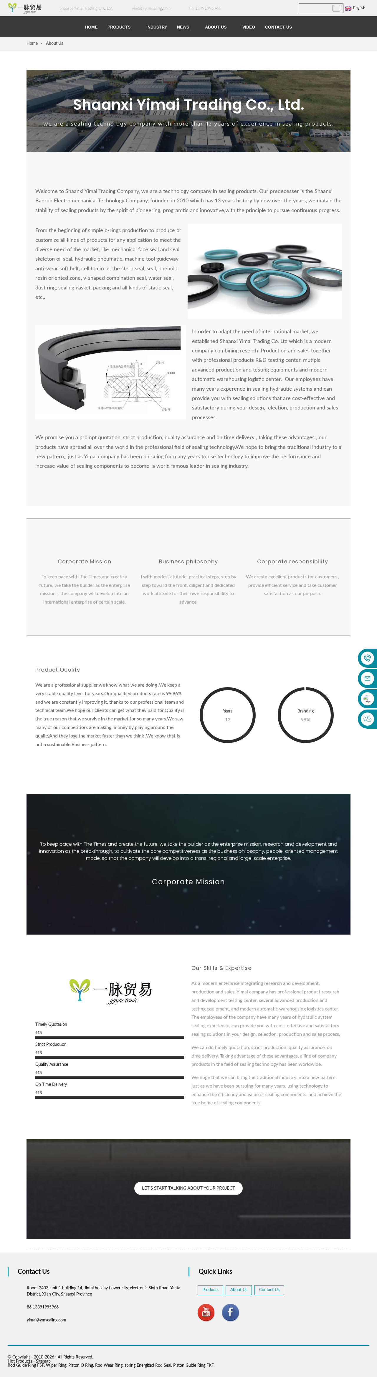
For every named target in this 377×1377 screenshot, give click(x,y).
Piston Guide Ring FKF (193, 1365)
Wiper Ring (56, 1365)
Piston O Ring (80, 1365)
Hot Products (20, 1361)
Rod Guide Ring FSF (26, 1365)
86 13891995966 (205, 8)
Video (248, 27)
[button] (188, 1188)
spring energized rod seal (148, 1365)
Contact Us (278, 27)
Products (119, 27)
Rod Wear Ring (109, 1365)
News (183, 27)
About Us (215, 27)
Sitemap (43, 1361)
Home (91, 27)
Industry (156, 27)
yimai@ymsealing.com (151, 8)
